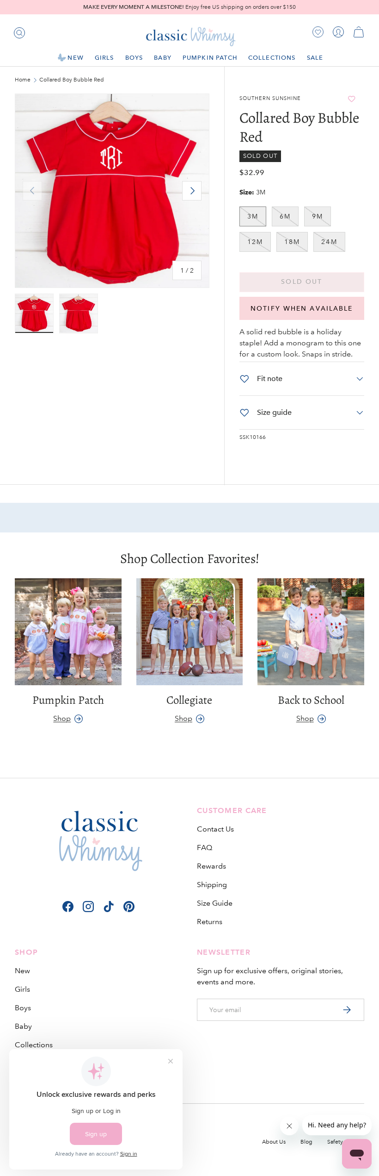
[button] (358, 32)
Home (23, 80)
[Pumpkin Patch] (68, 631)
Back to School (311, 700)
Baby (23, 1026)
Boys (23, 1007)
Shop (62, 718)
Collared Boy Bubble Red (71, 80)
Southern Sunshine (270, 98)
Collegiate (189, 700)
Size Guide (214, 903)
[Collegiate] (189, 631)
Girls (22, 989)
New (22, 970)
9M (317, 216)
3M (252, 216)
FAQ (204, 847)
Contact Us (215, 829)
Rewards (211, 866)
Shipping (212, 884)
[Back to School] (310, 631)
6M (285, 216)
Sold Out (301, 282)
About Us (274, 1141)
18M (292, 242)
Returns (209, 921)
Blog (306, 1141)
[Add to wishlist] (351, 98)
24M (329, 242)
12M (255, 242)
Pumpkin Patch (210, 57)
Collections (34, 1044)
